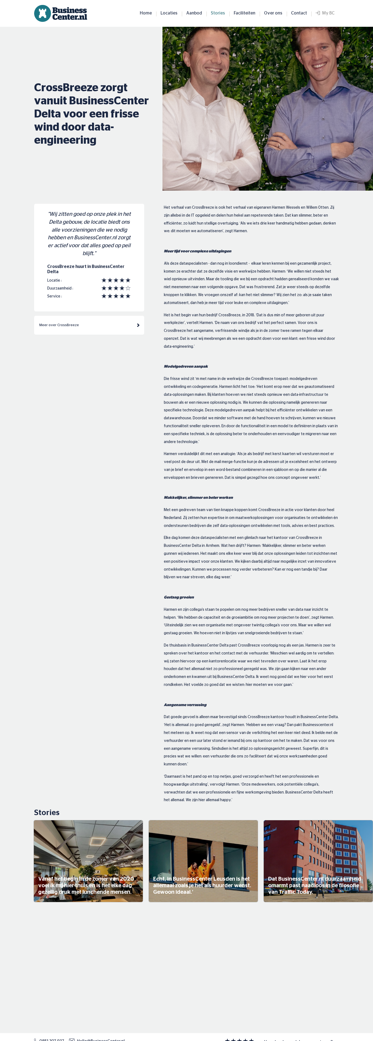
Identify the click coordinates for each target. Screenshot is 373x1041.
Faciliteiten (244, 13)
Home (146, 13)
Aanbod (194, 13)
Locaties (169, 13)
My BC (327, 13)
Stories (218, 13)
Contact (299, 13)
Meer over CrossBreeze (59, 325)
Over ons (273, 13)
